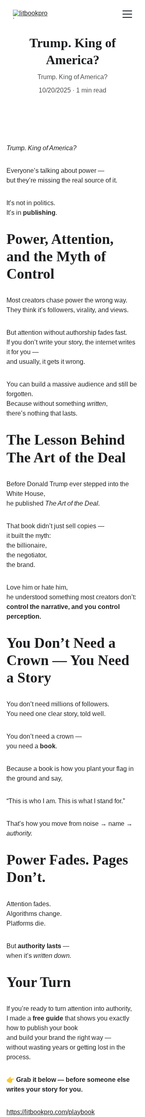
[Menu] (127, 14)
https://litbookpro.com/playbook (50, 1112)
